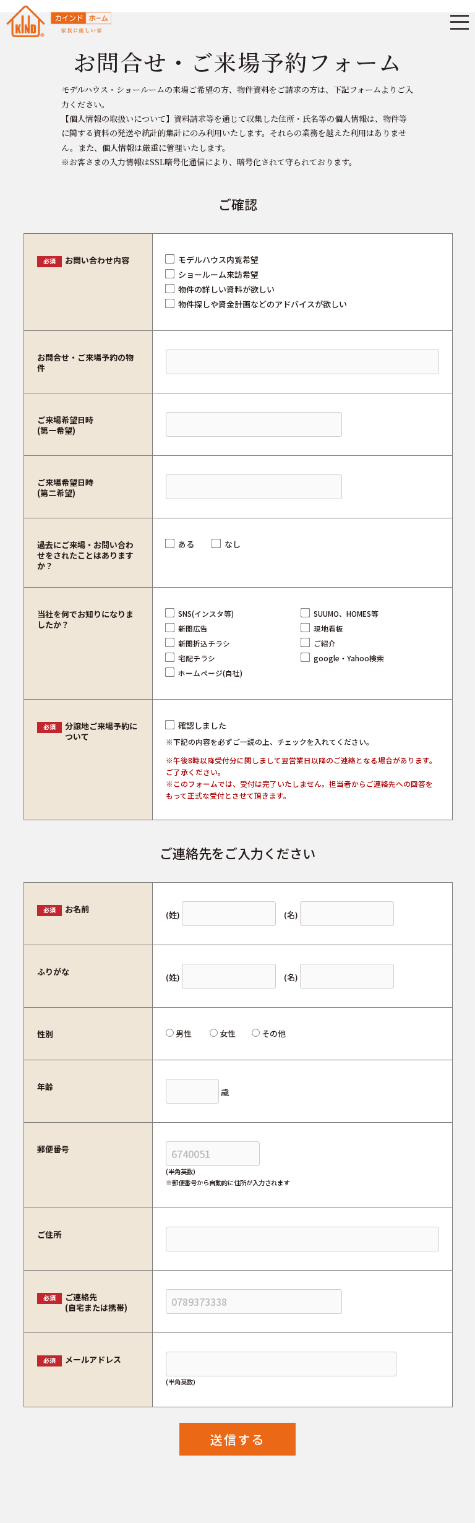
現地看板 (328, 628)
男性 (184, 1033)
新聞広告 (193, 628)
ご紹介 (325, 643)
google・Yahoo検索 (349, 658)
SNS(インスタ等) (206, 613)
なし (233, 544)
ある (186, 544)
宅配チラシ (196, 658)
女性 (228, 1033)
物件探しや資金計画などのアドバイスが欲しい (262, 304)
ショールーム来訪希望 (218, 274)
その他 (274, 1033)
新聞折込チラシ (204, 643)
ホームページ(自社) (210, 672)
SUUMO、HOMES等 (346, 613)
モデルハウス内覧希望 (218, 259)
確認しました (202, 725)
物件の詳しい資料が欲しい (226, 289)
